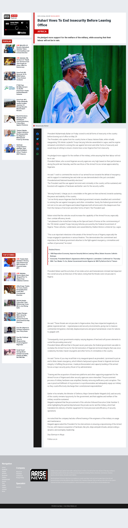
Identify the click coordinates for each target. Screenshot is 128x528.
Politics (4, 477)
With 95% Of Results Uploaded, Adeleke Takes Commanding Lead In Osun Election (22, 49)
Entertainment (6, 479)
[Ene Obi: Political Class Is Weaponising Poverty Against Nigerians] (10, 336)
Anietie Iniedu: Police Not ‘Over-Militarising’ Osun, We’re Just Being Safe (22, 304)
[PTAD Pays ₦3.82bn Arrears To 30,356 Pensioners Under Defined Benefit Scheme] (10, 84)
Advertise (19, 473)
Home (4, 467)
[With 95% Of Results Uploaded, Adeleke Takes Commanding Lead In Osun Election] (10, 44)
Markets (18, 487)
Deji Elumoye (55, 16)
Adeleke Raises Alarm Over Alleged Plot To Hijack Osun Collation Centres (22, 277)
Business (4, 475)
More (3, 491)
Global (4, 471)
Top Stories (8, 255)
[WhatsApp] (50, 443)
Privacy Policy (20, 477)
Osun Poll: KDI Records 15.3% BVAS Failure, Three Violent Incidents (21, 76)
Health (4, 485)
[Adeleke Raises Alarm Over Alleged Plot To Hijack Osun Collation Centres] (10, 273)
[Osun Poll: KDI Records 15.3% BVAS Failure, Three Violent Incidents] (10, 72)
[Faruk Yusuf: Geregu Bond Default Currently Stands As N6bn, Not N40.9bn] (10, 349)
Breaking (4, 469)
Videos (4, 487)
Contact (4, 489)
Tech (3, 483)
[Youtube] (51, 443)
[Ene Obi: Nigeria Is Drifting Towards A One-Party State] (10, 327)
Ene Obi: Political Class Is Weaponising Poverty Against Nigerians (22, 341)
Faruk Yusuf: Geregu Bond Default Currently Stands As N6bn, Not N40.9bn (22, 353)
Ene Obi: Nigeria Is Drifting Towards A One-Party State (22, 329)
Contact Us (19, 475)
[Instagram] (49, 443)
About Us (19, 471)
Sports (4, 481)
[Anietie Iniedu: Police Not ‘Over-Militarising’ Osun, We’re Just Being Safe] (10, 300)
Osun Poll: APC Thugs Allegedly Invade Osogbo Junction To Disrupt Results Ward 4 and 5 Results (22, 105)
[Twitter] (48, 443)
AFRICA (42, 31)
